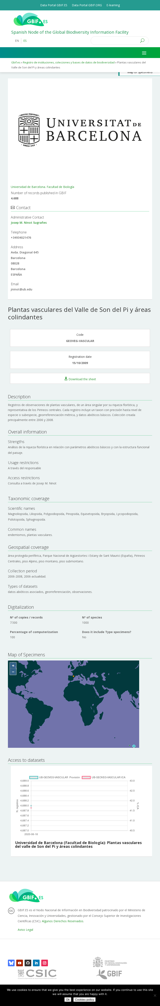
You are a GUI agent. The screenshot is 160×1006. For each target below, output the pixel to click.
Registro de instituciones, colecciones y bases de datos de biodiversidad (69, 62)
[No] (155, 995)
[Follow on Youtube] (19, 963)
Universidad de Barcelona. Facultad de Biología (42, 187)
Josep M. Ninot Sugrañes (29, 223)
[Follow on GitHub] (28, 963)
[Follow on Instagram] (44, 963)
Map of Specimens (139, 72)
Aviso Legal (25, 930)
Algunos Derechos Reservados (62, 921)
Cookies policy (84, 999)
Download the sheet (82, 379)
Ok (68, 999)
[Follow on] (11, 963)
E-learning (113, 5)
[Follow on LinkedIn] (36, 963)
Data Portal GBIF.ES (53, 5)
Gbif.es (15, 62)
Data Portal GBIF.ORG (87, 5)
